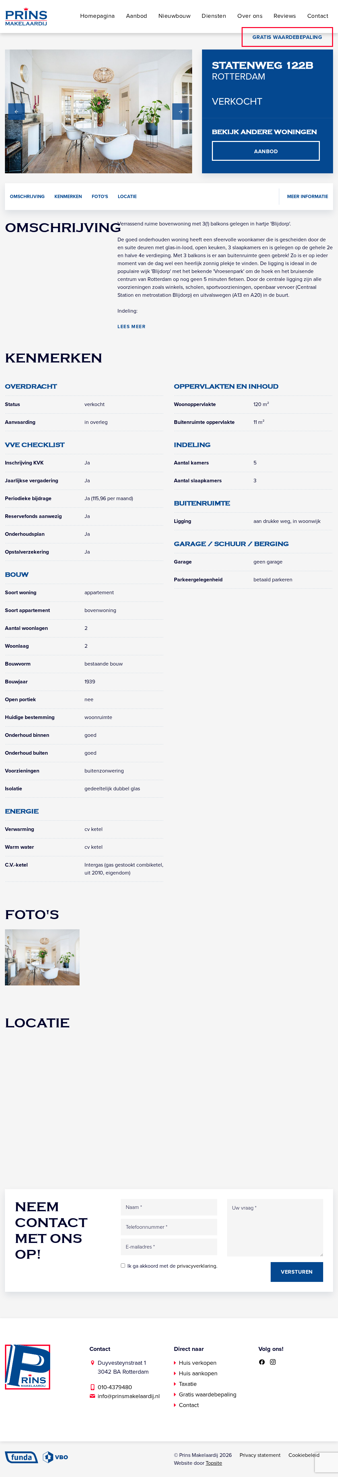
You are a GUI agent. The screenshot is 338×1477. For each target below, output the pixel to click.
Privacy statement (260, 1455)
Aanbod (136, 15)
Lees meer (132, 326)
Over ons (249, 15)
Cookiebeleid (304, 1455)
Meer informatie (307, 196)
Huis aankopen (198, 1373)
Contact (317, 15)
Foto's (100, 196)
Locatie (127, 196)
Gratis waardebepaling (287, 37)
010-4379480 (115, 1387)
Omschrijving (27, 196)
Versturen (297, 1272)
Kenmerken (68, 196)
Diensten (214, 15)
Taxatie (188, 1384)
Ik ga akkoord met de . (172, 1266)
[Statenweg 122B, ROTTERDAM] (42, 957)
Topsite (214, 1463)
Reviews (285, 15)
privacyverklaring (196, 1266)
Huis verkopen (198, 1362)
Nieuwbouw (174, 15)
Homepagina (97, 15)
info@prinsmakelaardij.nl (129, 1396)
